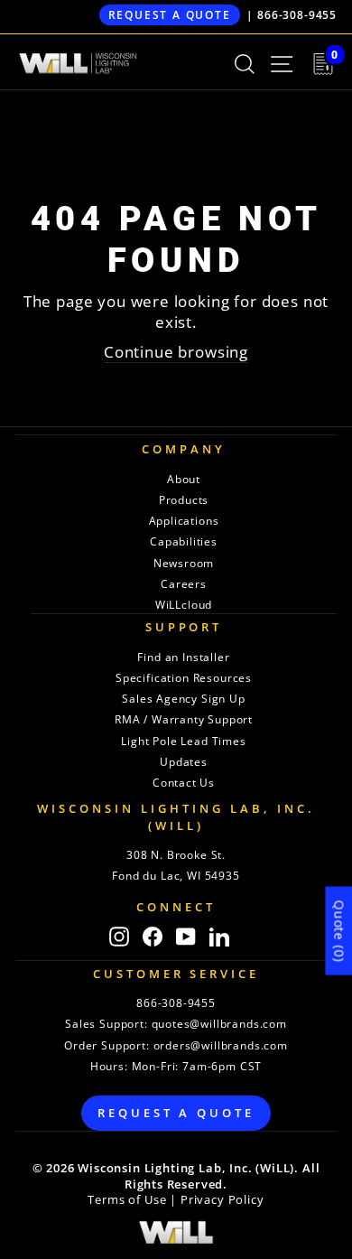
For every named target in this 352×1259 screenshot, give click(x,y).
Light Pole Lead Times (183, 741)
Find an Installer (183, 657)
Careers (184, 584)
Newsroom (184, 563)
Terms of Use (127, 1200)
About (183, 479)
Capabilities (184, 541)
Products (184, 500)
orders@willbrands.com (220, 1045)
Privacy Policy (222, 1200)
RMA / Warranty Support (184, 719)
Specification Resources (184, 677)
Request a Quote (169, 15)
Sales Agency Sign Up (183, 698)
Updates (184, 761)
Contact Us (184, 782)
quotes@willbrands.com (219, 1023)
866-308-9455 (297, 15)
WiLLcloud (183, 604)
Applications (184, 520)
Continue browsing (176, 351)
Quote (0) (338, 930)
